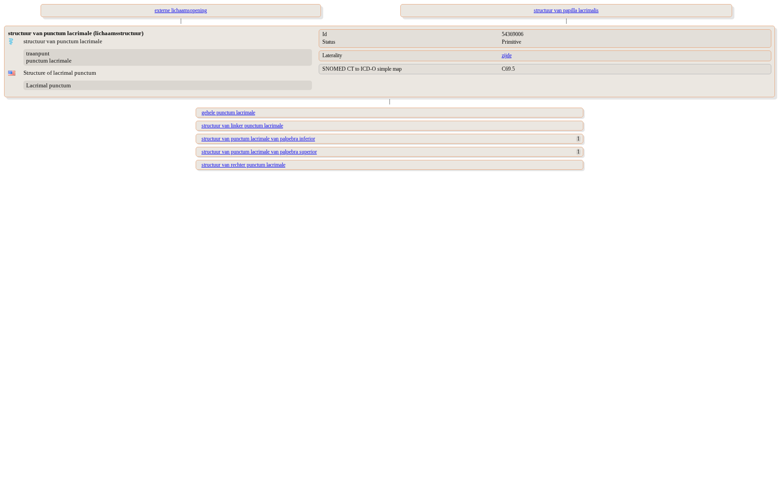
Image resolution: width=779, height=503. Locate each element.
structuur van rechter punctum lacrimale (243, 165)
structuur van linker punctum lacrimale (242, 125)
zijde (507, 55)
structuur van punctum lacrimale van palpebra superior (259, 152)
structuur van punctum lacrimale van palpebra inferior (258, 139)
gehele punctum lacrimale (228, 112)
